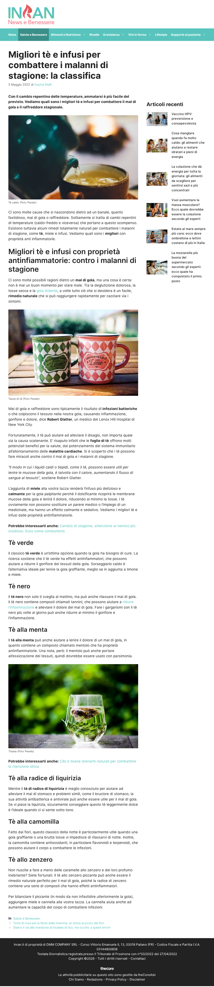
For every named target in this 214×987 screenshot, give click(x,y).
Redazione (95, 979)
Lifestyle (161, 34)
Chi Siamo (76, 979)
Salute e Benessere (33, 34)
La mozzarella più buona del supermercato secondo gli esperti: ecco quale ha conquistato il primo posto (187, 267)
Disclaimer (137, 979)
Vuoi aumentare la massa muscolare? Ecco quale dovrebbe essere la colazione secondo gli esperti (188, 209)
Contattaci (138, 958)
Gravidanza (111, 34)
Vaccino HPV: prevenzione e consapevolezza (184, 118)
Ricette (94, 34)
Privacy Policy (116, 979)
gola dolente (47, 291)
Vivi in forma (137, 34)
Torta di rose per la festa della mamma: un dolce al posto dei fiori (58, 923)
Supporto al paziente (186, 34)
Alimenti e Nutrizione (66, 34)
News (12, 34)
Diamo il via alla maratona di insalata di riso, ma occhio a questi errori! (61, 927)
